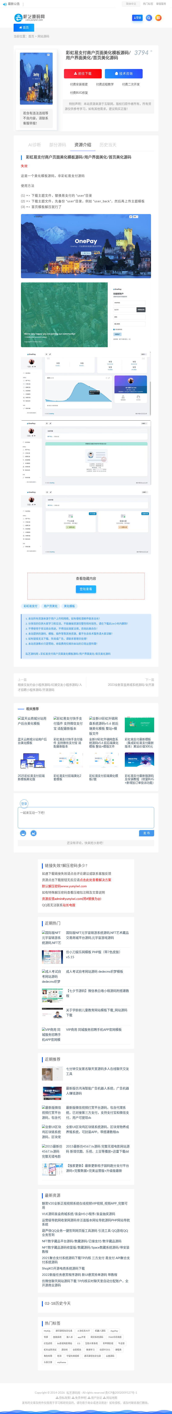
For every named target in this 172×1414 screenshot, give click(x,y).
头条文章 (48, 1362)
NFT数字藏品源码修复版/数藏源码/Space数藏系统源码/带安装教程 (85, 1249)
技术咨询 (125, 73)
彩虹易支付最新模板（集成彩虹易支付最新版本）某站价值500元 (139, 743)
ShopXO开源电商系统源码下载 (63, 1268)
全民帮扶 (77, 1350)
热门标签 (148, 4)
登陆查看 (86, 589)
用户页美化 (50, 606)
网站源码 (43, 36)
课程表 (118, 1350)
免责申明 (80, 1398)
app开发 (82, 1337)
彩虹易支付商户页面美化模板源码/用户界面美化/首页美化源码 (75, 654)
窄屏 (46, 1337)
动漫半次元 (105, 1350)
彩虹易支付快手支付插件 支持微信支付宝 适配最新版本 (67, 743)
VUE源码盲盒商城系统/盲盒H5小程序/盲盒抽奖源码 (78, 1214)
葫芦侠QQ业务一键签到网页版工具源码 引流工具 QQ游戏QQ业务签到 (85, 1233)
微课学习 (90, 1350)
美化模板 (69, 606)
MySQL (47, 1331)
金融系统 (57, 1337)
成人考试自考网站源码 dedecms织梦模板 (94, 971)
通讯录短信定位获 (92, 1356)
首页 (26, 27)
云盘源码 (110, 1356)
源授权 (64, 1350)
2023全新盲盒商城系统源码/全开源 (131, 685)
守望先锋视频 (72, 1356)
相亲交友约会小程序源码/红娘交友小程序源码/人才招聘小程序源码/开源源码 (50, 687)
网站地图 (111, 1398)
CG (78, 1344)
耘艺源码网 (32, 654)
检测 (59, 1356)
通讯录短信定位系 (64, 1331)
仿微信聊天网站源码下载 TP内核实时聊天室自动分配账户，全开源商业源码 (85, 1283)
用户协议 (96, 1398)
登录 (24, 803)
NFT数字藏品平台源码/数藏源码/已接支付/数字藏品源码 (81, 1241)
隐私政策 (64, 1398)
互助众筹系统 (91, 1344)
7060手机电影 (115, 1337)
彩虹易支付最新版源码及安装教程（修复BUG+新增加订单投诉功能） (140, 780)
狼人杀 (69, 1337)
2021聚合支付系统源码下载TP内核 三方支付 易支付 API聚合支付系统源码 (86, 1260)
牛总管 (121, 1344)
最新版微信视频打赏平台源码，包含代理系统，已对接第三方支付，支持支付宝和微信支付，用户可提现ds (97, 1112)
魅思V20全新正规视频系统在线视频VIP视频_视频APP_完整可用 (85, 1205)
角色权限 (48, 1356)
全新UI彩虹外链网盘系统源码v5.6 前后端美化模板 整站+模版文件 (103, 743)
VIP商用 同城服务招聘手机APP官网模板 (94, 1029)
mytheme (61, 1362)
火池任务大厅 (83, 1331)
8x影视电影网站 (64, 1344)
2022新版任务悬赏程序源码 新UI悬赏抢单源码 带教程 (79, 1274)
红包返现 (48, 1344)
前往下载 (84, 73)
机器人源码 (100, 1331)
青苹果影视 (108, 1344)
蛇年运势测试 (50, 1350)
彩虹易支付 (30, 606)
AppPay (114, 1331)
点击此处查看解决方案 (95, 880)
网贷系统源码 (97, 1337)
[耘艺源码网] (30, 17)
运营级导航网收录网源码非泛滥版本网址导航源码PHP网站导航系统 (86, 1222)
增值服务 (161, 4)
